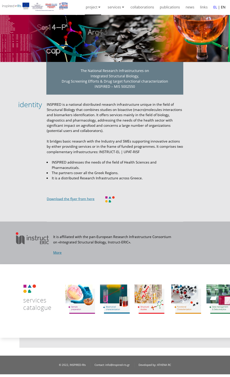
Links (204, 7)
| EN (219, 7)
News (190, 7)
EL (215, 7)
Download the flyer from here (71, 199)
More (57, 252)
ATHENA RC (164, 365)
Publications (170, 7)
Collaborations (142, 7)
